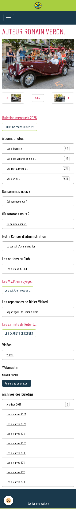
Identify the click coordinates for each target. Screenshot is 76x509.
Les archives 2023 (16, 414)
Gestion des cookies (38, 503)
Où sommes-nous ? (17, 224)
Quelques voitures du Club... (37, 158)
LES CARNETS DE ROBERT (19, 333)
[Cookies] (8, 500)
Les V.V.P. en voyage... (17, 290)
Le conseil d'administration (21, 246)
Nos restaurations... (37, 168)
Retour (37, 98)
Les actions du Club (17, 269)
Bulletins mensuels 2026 (19, 127)
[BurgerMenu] (8, 17)
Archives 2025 (14, 404)
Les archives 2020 (16, 443)
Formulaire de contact (16, 383)
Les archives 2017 (16, 472)
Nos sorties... (37, 179)
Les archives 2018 (16, 462)
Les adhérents (37, 148)
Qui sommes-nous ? (17, 201)
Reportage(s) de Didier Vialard (22, 312)
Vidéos (10, 355)
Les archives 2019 (16, 453)
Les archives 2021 (16, 433)
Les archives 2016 (16, 482)
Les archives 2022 (16, 424)
